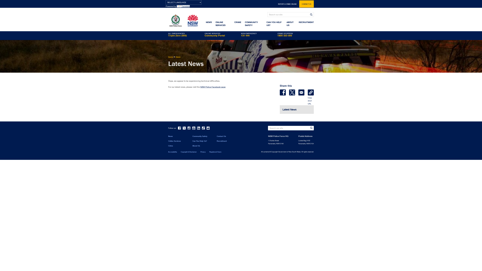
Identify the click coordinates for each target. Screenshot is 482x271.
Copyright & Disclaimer (189, 152)
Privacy (203, 152)
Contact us (306, 4)
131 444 (245, 35)
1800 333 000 (284, 35)
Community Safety (251, 23)
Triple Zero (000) (177, 35)
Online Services (220, 23)
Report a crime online (287, 4)
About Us (196, 146)
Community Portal (215, 35)
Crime (237, 22)
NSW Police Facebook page (213, 87)
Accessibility (172, 152)
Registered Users (215, 152)
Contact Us (221, 136)
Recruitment (306, 22)
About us (290, 23)
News (209, 22)
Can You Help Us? (274, 23)
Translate (185, 6)
